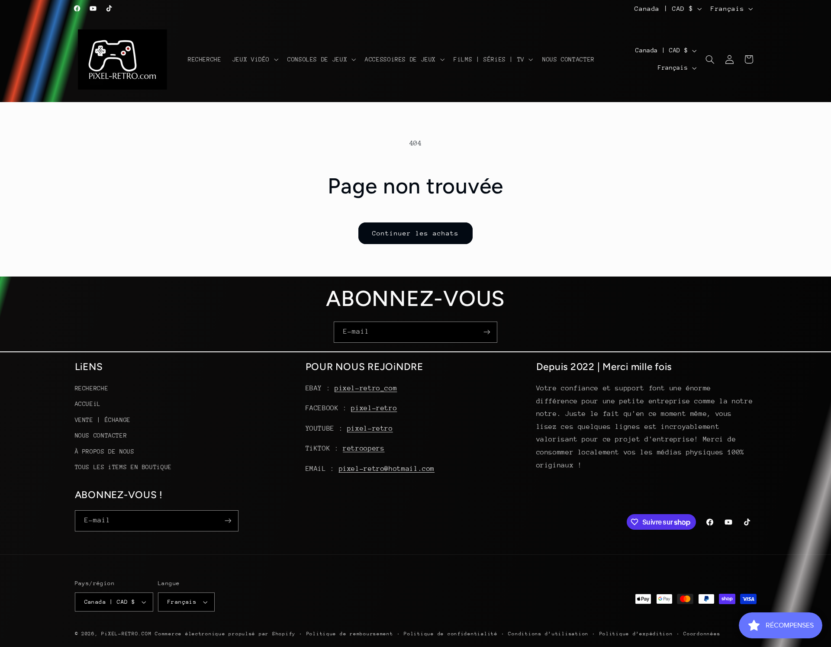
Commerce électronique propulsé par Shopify (225, 634)
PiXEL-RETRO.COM (126, 634)
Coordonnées (701, 634)
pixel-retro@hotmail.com (387, 469)
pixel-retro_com (366, 388)
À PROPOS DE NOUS (105, 451)
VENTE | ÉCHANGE (103, 419)
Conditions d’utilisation (548, 634)
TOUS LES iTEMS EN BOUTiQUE (123, 467)
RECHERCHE (92, 388)
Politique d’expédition (636, 634)
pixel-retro (374, 408)
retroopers (363, 448)
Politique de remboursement (349, 634)
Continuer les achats (415, 233)
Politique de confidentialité (451, 634)
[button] (254, 59)
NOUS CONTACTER (101, 435)
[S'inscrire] (487, 332)
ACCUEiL (88, 404)
